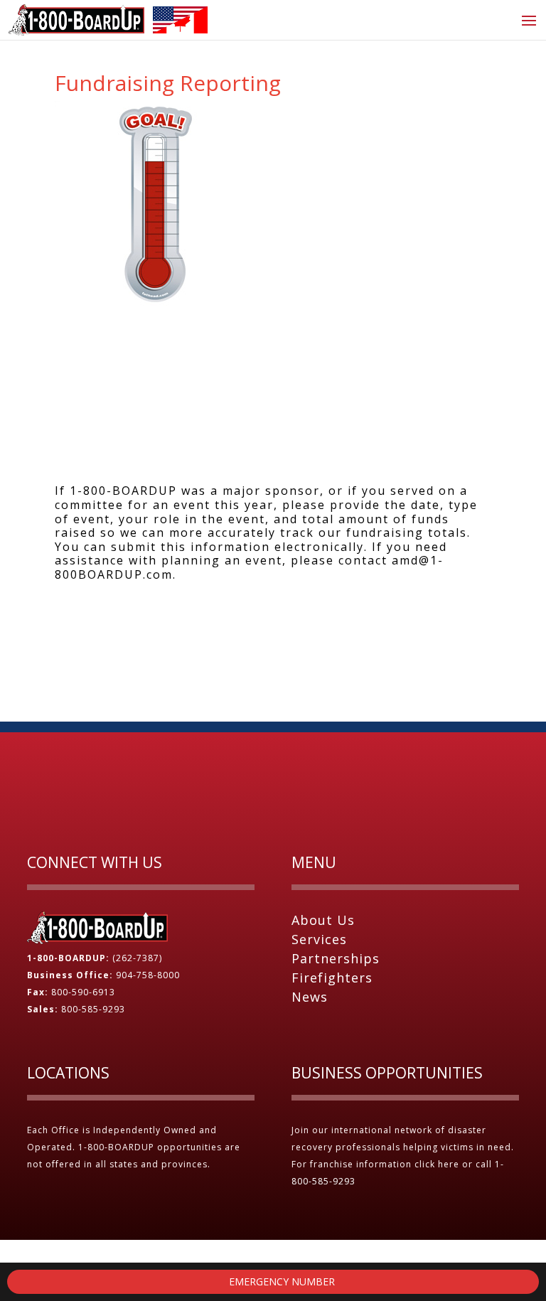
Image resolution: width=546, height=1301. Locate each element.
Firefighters (332, 977)
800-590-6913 (83, 992)
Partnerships (335, 958)
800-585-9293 (93, 1009)
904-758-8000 (148, 975)
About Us (323, 919)
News (309, 996)
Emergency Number (280, 1281)
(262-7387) (137, 958)
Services (319, 939)
